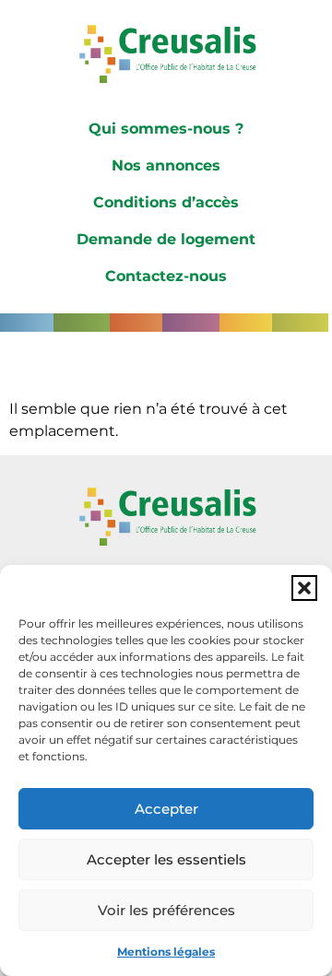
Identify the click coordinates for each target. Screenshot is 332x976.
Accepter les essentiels (166, 859)
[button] (304, 588)
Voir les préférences (166, 910)
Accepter (166, 808)
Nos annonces (166, 165)
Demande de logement (166, 239)
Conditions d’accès (166, 202)
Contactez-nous (166, 276)
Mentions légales (166, 951)
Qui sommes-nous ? (166, 128)
